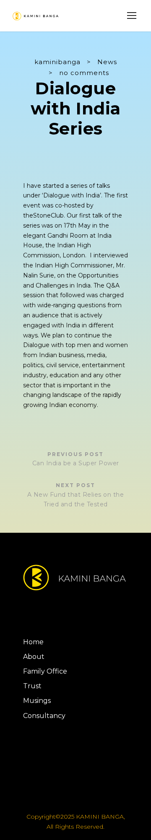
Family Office (45, 671)
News (107, 62)
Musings (37, 701)
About (33, 657)
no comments (84, 73)
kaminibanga (57, 62)
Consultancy (44, 716)
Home (33, 642)
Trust (32, 686)
